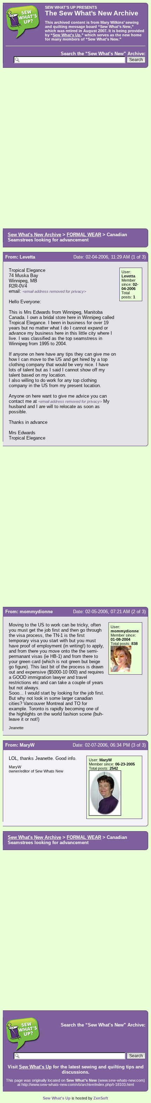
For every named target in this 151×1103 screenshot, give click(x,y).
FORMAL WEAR (84, 234)
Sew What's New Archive (34, 234)
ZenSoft (100, 1098)
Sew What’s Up (66, 35)
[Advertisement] (75, 147)
